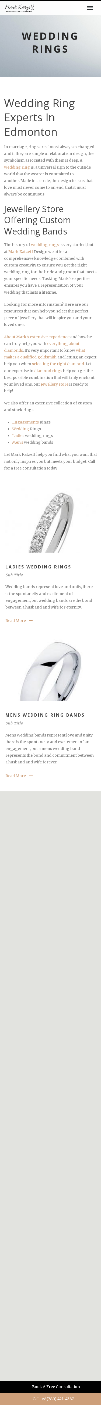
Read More (15, 620)
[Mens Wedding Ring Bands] (50, 668)
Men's (17, 442)
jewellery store (54, 384)
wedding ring (17, 167)
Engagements (25, 422)
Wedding (20, 428)
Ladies (18, 435)
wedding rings (45, 244)
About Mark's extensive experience (36, 337)
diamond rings (48, 370)
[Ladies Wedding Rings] (50, 520)
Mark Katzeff (21, 251)
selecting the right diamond (58, 363)
